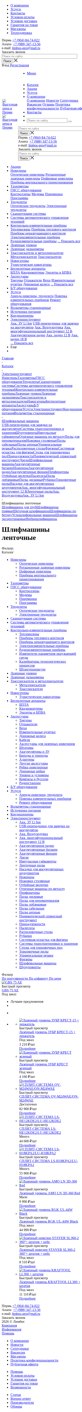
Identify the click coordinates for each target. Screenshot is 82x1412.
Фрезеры (51, 448)
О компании (36, 100)
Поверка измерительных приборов (38, 298)
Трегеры (16, 280)
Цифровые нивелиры (57, 178)
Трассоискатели (49, 257)
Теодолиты (18, 202)
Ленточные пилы (40, 491)
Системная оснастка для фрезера (43, 940)
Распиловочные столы (28, 448)
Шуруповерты (26, 433)
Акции (15, 166)
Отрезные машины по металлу (42, 436)
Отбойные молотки (16, 476)
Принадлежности (20, 456)
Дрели (24, 460)
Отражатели (33, 280)
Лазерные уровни (23, 245)
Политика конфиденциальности (48, 106)
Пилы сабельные (31, 908)
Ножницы (20, 468)
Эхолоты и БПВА (58, 272)
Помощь (8, 1333)
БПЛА (15, 272)
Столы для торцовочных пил (41, 947)
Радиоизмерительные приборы (33, 241)
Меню (31, 73)
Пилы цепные (27, 444)
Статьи (15, 1395)
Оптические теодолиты (27, 206)
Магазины (18, 1356)
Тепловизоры (20, 229)
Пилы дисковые (31, 480)
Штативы (26, 748)
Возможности (20, 1387)
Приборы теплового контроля (53, 229)
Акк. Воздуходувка (49, 327)
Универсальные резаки (36, 955)
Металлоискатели (23, 257)
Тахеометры (19, 186)
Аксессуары (19, 276)
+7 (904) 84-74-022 (26, 40)
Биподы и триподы (33, 755)
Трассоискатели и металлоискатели (36, 253)
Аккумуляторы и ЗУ (34, 751)
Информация (11, 1329)
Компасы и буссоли (33, 779)
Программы (19, 198)
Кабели (24, 740)
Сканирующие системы (28, 214)
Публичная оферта (24, 1364)
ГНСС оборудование (26, 190)
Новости (52, 100)
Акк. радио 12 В (58, 335)
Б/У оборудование (23, 288)
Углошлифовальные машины (33, 515)
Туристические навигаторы (31, 264)
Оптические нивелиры (27, 174)
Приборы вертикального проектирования (41, 182)
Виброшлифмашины (41, 519)
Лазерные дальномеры (27, 249)
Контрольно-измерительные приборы (38, 225)
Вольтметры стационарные (30, 308)
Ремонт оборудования (35, 802)
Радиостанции (30, 783)
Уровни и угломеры (34, 775)
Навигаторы (19, 261)
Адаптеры (26, 759)
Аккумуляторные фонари (29, 472)
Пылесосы (38, 476)
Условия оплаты (22, 1375)
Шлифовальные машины (37, 963)
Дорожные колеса (36, 284)
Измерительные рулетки (37, 732)
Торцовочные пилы (34, 951)
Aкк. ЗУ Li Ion (21, 323)
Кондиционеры (21, 315)
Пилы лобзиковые (32, 904)
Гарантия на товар (24, 1383)
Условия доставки (23, 1379)
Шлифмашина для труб (19, 507)
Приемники (54, 194)
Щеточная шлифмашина (31, 511)
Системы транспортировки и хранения (48, 943)
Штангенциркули (32, 669)
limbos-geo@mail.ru (26, 48)
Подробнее (27, 1048)
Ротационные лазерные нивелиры (38, 176)
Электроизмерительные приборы (35, 237)
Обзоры (16, 1406)
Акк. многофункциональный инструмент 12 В (41, 329)
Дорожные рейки (32, 771)
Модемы (37, 194)
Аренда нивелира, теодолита (32, 296)
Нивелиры (18, 170)
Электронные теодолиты (37, 614)
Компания (9, 1325)
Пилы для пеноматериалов (39, 900)
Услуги (15, 292)
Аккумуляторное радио (27, 335)
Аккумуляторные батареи (38, 849)
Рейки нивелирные (33, 767)
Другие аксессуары (33, 763)
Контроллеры (20, 194)
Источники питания (25, 311)
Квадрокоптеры (32, 272)
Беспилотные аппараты (27, 268)
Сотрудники (69, 100)
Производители (22, 1402)
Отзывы (48, 104)
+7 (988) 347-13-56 (26, 44)
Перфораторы (58, 472)
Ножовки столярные (41, 440)
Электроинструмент (25, 319)
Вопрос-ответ (20, 1398)
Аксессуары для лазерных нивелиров (47, 744)
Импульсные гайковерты (37, 861)
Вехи (47, 280)
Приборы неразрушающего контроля (38, 233)
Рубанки (49, 480)
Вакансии (34, 104)
